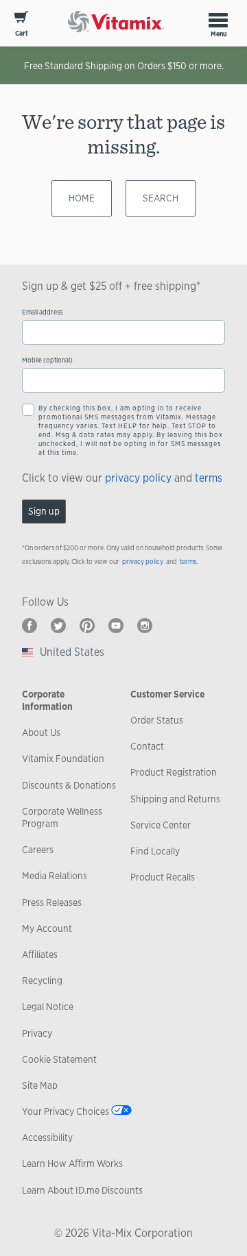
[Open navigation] (218, 20)
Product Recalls (162, 877)
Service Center (160, 825)
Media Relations (54, 876)
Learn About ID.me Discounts (82, 1190)
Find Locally (155, 851)
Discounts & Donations (69, 785)
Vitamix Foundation (63, 758)
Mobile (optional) (47, 360)
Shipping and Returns (175, 799)
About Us (41, 732)
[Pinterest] (87, 625)
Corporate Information (47, 700)
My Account (47, 928)
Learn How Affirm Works (72, 1163)
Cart (21, 33)
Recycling (42, 980)
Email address (42, 312)
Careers (38, 850)
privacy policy (138, 478)
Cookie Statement (59, 1059)
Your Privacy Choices (65, 1111)
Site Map (40, 1085)
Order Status (156, 720)
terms (208, 478)
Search (160, 198)
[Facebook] (29, 625)
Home (82, 198)
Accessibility (47, 1137)
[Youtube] (116, 625)
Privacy (37, 1033)
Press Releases (52, 902)
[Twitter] (58, 625)
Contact (147, 746)
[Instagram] (144, 625)
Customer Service (167, 694)
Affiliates (40, 954)
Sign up (44, 511)
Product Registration (173, 772)
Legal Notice (47, 1006)
